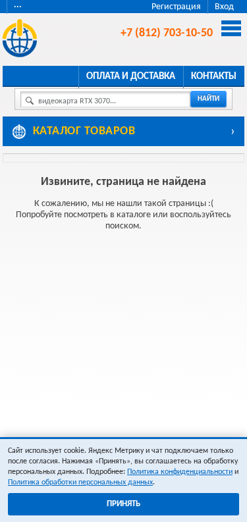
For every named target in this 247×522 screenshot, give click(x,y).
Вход (224, 7)
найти (208, 99)
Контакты (213, 77)
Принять (123, 504)
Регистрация (176, 7)
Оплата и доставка (130, 77)
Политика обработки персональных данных (80, 482)
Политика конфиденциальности (180, 472)
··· (18, 7)
